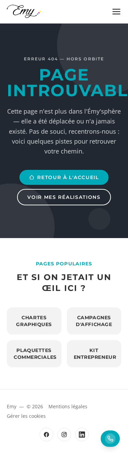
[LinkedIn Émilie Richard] (82, 434)
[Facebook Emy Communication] (46, 434)
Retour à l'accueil (68, 177)
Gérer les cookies (26, 416)
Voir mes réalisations (63, 197)
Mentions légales (67, 406)
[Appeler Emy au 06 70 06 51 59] (110, 438)
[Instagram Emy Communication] (64, 434)
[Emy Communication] (24, 11)
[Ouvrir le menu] (116, 11)
